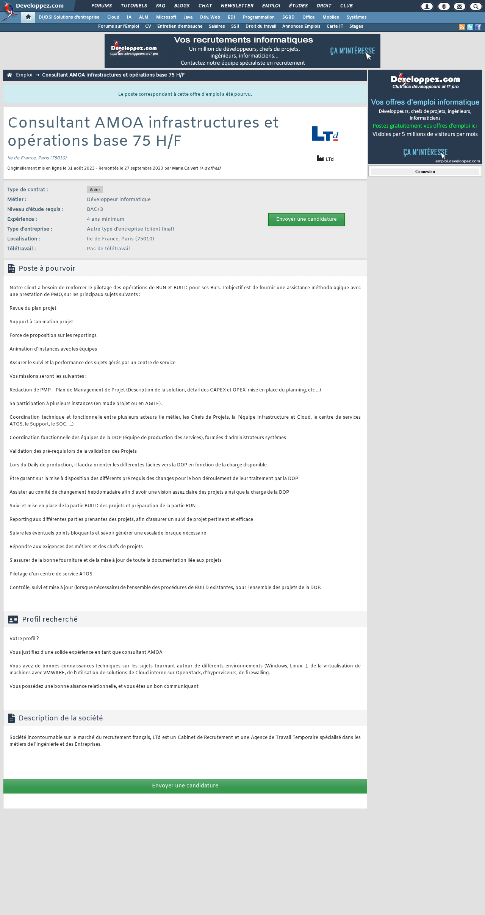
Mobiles (330, 17)
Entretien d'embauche (180, 26)
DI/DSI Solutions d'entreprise (69, 17)
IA (129, 17)
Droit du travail (261, 26)
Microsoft (166, 17)
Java (188, 17)
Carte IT (335, 26)
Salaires (217, 26)
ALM (144, 17)
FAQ (160, 6)
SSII (235, 26)
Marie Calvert (185, 168)
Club (346, 6)
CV (148, 26)
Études (298, 6)
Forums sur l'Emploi (118, 26)
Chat (204, 6)
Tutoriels (133, 6)
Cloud (113, 17)
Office (308, 17)
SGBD (288, 17)
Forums (101, 6)
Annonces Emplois (301, 26)
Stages (356, 26)
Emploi (270, 6)
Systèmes (357, 17)
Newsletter (236, 6)
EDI (231, 17)
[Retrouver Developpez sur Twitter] (470, 27)
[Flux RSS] (462, 27)
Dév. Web (210, 17)
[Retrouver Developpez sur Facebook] (478, 27)
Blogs (181, 6)
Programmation (259, 17)
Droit (324, 6)
